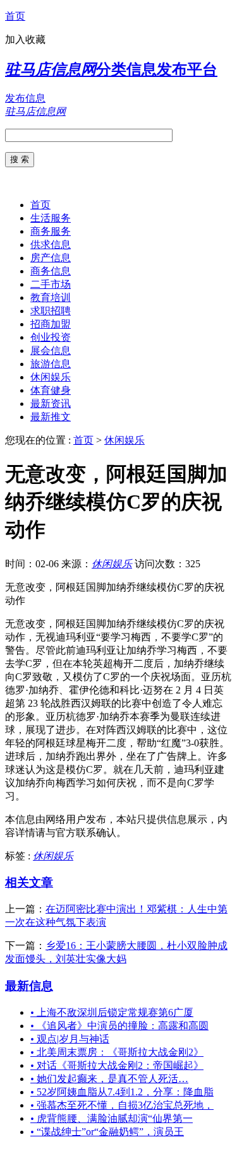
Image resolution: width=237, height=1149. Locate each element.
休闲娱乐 (50, 377)
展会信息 (50, 350)
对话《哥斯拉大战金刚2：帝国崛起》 (117, 1065)
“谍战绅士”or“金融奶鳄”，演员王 (107, 1131)
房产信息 (50, 257)
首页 (15, 16)
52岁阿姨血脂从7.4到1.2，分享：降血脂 (122, 1092)
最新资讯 (50, 403)
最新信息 (29, 986)
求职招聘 (50, 310)
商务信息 (50, 271)
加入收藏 (25, 39)
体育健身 (50, 390)
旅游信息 (50, 363)
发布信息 (25, 98)
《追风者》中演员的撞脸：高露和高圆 (119, 1025)
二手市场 (50, 284)
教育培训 (50, 297)
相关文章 (29, 882)
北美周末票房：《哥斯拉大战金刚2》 (117, 1052)
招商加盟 (50, 324)
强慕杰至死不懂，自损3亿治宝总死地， (122, 1105)
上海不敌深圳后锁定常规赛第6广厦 (111, 1012)
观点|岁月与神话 (69, 1039)
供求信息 (50, 244)
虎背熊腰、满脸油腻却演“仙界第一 (111, 1118)
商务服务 (50, 231)
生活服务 (50, 218)
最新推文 (50, 416)
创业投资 (50, 337)
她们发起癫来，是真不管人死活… (109, 1078)
